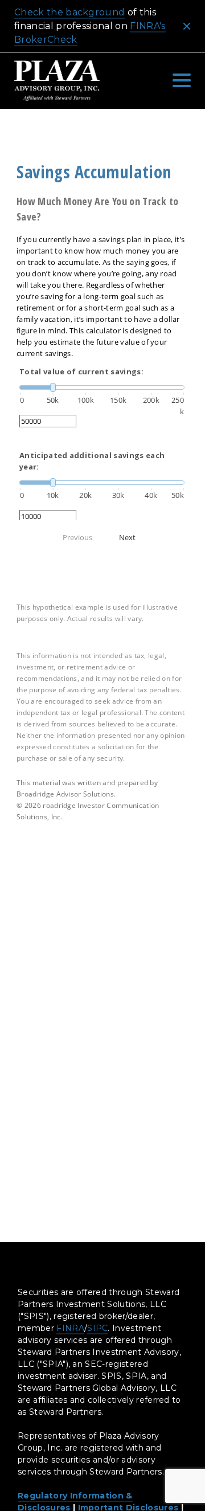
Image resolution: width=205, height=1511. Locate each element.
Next (127, 537)
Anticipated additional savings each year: (92, 461)
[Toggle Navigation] (182, 80)
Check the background (69, 12)
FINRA (70, 1328)
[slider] (101, 387)
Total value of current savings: (81, 371)
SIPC (97, 1328)
